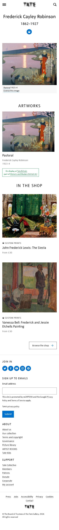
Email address (9, 384)
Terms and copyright (12, 437)
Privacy (39, 496)
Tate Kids (6, 453)
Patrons (6, 473)
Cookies (49, 496)
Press (8, 496)
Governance (8, 441)
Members (7, 469)
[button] (54, 5)
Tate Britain (22, 171)
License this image (11, 90)
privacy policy (13, 406)
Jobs (16, 496)
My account (8, 484)
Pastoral (6, 87)
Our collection (9, 433)
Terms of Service (18, 400)
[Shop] (29, 31)
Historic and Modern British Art (23, 174)
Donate (5, 477)
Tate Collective (9, 465)
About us (6, 429)
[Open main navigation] (11, 4)
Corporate (7, 480)
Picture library (9, 445)
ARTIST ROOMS (9, 449)
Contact (29, 500)
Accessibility (27, 496)
